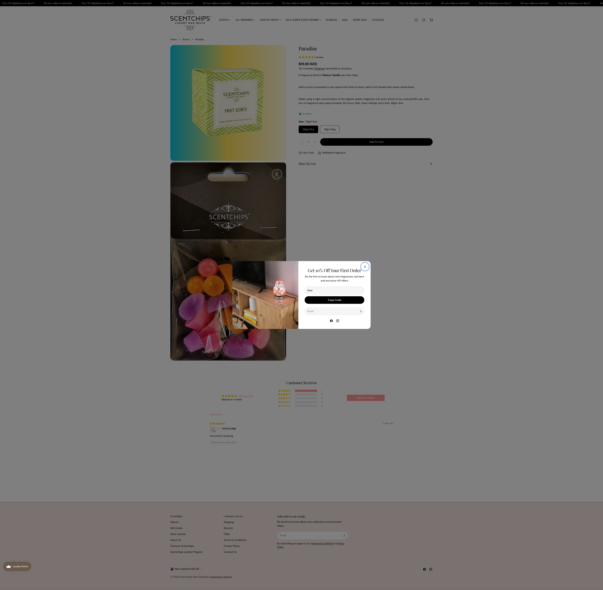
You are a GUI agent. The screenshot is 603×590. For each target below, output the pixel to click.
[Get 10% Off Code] (360, 311)
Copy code (334, 300)
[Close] (365, 267)
